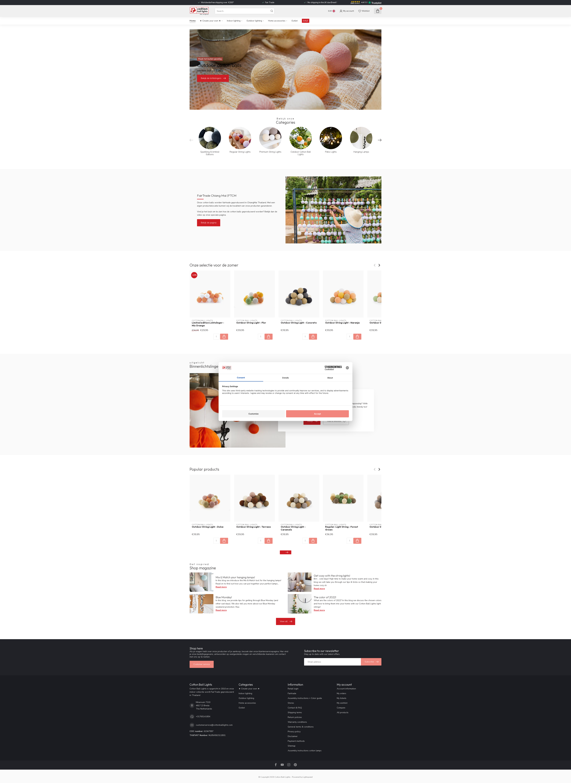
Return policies (295, 717)
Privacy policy (294, 731)
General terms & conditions (301, 726)
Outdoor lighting (254, 20)
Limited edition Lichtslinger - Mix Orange (208, 324)
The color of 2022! (325, 597)
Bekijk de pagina (208, 222)
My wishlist (342, 703)
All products (342, 712)
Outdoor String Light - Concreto (299, 322)
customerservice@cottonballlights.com (214, 725)
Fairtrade (292, 693)
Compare (341, 707)
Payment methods (296, 741)
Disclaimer (293, 736)
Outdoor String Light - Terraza (253, 527)
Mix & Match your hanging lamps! (235, 577)
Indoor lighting (233, 20)
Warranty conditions (297, 722)
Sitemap (291, 745)
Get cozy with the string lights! (332, 575)
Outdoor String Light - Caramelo (293, 528)
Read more (221, 587)
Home (193, 20)
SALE (305, 20)
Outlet (294, 20)
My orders (341, 693)
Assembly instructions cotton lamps (304, 750)
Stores (291, 703)
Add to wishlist (334, 421)
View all (284, 621)
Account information (346, 688)
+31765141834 (203, 716)
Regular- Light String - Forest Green (341, 528)
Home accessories (276, 20)
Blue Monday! (224, 597)
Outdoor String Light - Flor (251, 322)
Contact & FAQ (295, 707)
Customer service (201, 664)
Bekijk (310, 421)
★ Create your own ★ (210, 20)
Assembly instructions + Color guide (305, 698)
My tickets (341, 698)
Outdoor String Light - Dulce (207, 527)
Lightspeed (308, 777)
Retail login (293, 688)
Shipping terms (295, 712)
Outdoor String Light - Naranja (342, 322)
